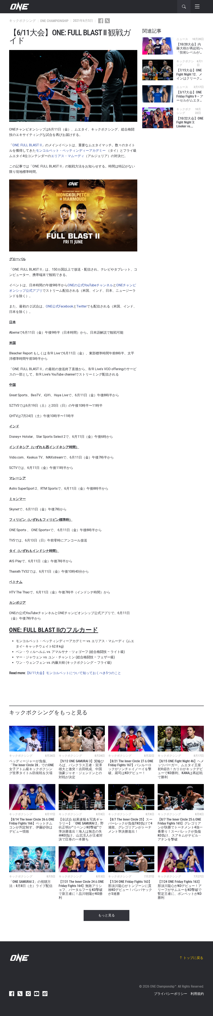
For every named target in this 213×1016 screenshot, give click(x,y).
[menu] (197, 7)
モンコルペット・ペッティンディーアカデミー (71, 150)
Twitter (82, 306)
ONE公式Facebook (59, 306)
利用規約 (197, 994)
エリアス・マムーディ (67, 156)
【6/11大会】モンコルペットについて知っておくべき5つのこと (73, 673)
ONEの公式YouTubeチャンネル (90, 285)
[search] (184, 6)
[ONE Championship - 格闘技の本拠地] (19, 7)
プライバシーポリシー (170, 994)
